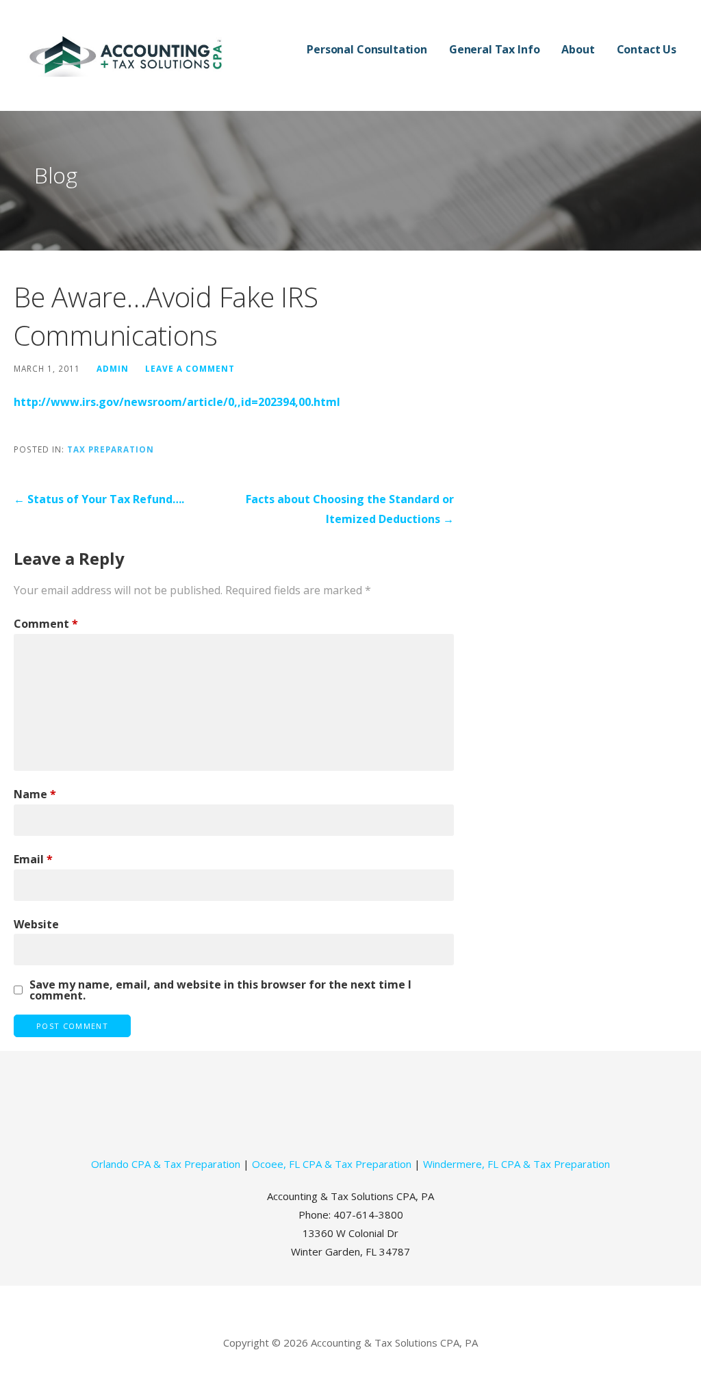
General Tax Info (494, 49)
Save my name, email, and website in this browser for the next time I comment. (220, 990)
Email (33, 859)
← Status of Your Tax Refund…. (99, 499)
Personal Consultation (367, 49)
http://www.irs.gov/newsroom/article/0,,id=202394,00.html (177, 401)
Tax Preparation (110, 449)
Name (35, 794)
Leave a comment (190, 368)
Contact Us (646, 49)
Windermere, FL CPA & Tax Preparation (516, 1164)
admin (113, 368)
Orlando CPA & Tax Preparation (165, 1164)
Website (36, 924)
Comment (46, 623)
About (577, 49)
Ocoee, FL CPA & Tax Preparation (331, 1164)
